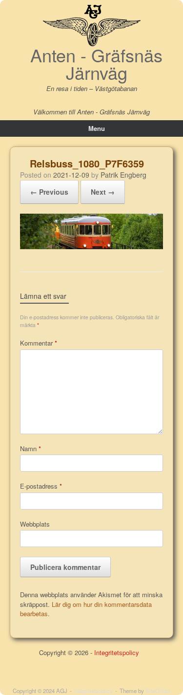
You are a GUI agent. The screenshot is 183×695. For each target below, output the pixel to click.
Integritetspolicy (116, 652)
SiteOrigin (157, 691)
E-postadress (41, 486)
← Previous (49, 192)
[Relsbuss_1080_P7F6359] (91, 246)
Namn (30, 448)
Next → (103, 192)
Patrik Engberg (123, 175)
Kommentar (38, 343)
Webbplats (35, 524)
